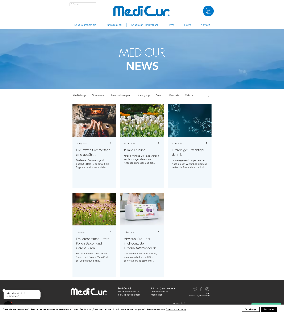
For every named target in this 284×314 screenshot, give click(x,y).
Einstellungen (251, 309)
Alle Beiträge (79, 95)
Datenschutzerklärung (176, 309)
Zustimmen (269, 309)
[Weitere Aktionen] (111, 143)
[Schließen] (280, 309)
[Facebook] (201, 289)
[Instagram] (207, 289)
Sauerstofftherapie (120, 95)
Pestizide (174, 95)
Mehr (187, 95)
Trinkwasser (98, 95)
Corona (159, 95)
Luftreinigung (143, 95)
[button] (207, 95)
